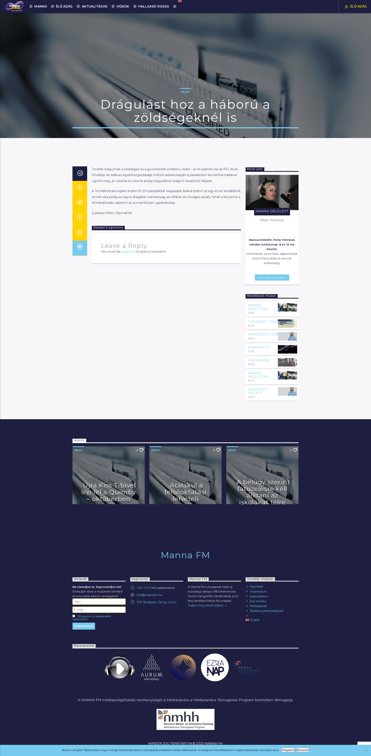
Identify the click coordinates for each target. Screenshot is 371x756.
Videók (123, 6)
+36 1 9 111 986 (146, 588)
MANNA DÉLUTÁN (263, 334)
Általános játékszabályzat (266, 611)
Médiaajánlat (258, 606)
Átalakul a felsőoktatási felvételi (185, 492)
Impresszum (258, 591)
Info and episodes (272, 277)
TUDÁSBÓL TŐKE (263, 321)
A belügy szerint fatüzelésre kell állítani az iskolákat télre (263, 492)
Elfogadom (288, 750)
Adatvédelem (259, 596)
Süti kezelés (258, 601)
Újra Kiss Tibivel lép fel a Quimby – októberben (108, 492)
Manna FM (185, 555)
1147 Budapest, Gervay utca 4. (157, 602)
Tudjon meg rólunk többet (206, 605)
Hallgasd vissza (153, 6)
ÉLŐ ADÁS (358, 6)
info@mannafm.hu (149, 595)
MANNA (40, 6)
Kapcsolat (256, 586)
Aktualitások (94, 6)
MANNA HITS (259, 347)
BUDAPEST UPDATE (257, 391)
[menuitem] (179, 1)
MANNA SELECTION (258, 307)
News (185, 91)
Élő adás (64, 6)
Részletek (303, 750)
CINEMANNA (258, 360)
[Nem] (366, 750)
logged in (129, 251)
